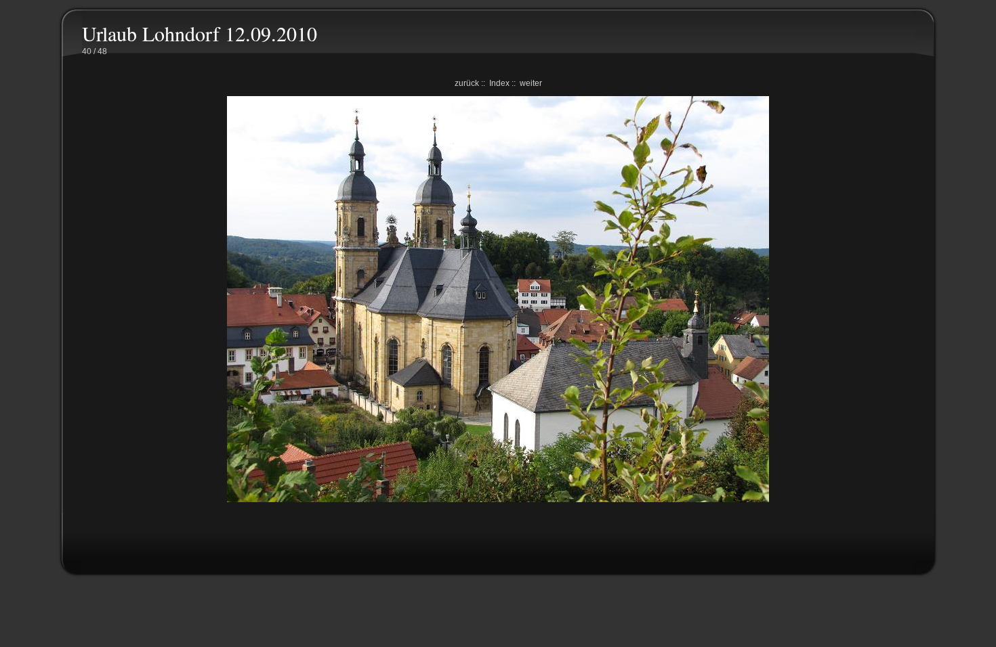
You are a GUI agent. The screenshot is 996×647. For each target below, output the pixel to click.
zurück (467, 83)
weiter (531, 83)
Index (499, 83)
